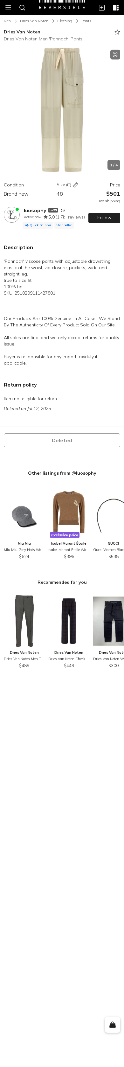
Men (7, 20)
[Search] (22, 7)
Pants (86, 20)
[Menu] (8, 7)
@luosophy (84, 473)
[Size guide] (75, 185)
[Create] (102, 7)
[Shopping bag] (112, 1025)
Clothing (64, 20)
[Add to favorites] (117, 32)
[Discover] (116, 7)
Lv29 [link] (53, 210)
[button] (62, 110)
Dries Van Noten (34, 20)
